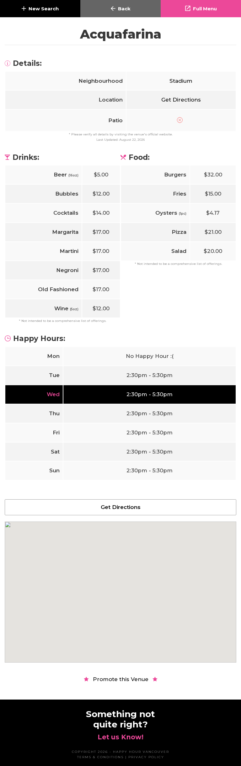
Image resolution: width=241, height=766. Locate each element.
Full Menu (205, 9)
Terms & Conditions (100, 757)
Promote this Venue (120, 679)
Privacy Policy (146, 757)
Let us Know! (120, 737)
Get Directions (181, 100)
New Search (44, 9)
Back (124, 9)
